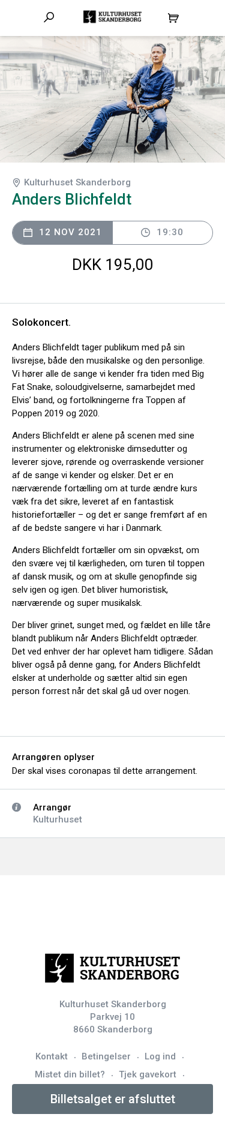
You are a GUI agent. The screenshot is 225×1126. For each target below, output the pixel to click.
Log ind (160, 1056)
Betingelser (106, 1056)
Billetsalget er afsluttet (112, 1099)
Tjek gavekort (147, 1074)
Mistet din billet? (70, 1074)
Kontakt (51, 1056)
